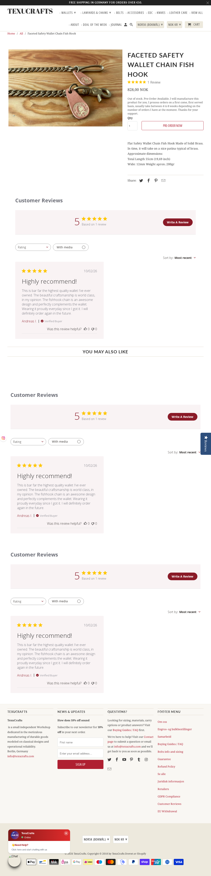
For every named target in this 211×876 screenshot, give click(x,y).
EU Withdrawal (167, 811)
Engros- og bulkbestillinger (175, 729)
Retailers (163, 789)
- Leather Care (178, 13)
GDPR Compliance (169, 796)
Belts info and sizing (170, 751)
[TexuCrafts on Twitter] (110, 759)
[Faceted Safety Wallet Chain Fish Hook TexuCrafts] (65, 88)
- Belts (119, 13)
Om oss (162, 722)
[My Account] (126, 25)
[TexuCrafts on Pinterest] (132, 759)
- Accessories (135, 13)
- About (74, 25)
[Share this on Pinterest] (155, 180)
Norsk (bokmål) (96, 839)
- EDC (149, 13)
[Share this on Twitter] (140, 180)
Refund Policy (166, 766)
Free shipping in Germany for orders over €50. (105, 2)
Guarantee (164, 759)
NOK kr (121, 839)
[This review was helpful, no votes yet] (85, 329)
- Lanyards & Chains (96, 12)
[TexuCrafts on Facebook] (117, 759)
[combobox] (33, 247)
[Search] (132, 25)
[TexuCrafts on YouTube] (124, 759)
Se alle (162, 774)
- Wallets (68, 12)
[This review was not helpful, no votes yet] (92, 329)
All (21, 33)
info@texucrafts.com (20, 756)
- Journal (115, 25)
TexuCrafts (80, 853)
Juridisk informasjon (171, 781)
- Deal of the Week (94, 25)
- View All (196, 13)
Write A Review (178, 222)
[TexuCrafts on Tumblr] (139, 759)
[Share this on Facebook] (148, 180)
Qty (130, 118)
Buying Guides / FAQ (125, 730)
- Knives (160, 13)
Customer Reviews (169, 804)
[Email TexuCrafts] (110, 768)
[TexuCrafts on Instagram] (146, 759)
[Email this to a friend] (162, 180)
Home (11, 33)
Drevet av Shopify (135, 853)
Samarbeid (164, 736)
